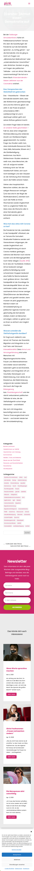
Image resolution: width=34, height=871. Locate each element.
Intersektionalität (10, 349)
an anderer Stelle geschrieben (15, 128)
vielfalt (19, 523)
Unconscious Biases (10, 523)
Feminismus (7, 486)
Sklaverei (19, 514)
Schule (27, 511)
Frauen (17, 488)
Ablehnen (17, 860)
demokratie (7, 480)
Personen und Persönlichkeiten (13, 463)
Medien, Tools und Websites (12, 457)
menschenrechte (9, 503)
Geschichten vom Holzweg (11, 452)
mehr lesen (11, 694)
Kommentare (7, 455)
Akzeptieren (17, 855)
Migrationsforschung (10, 506)
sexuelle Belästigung (10, 514)
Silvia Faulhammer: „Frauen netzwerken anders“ (15, 731)
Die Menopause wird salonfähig (15, 792)
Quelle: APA (24, 261)
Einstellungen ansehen (17, 865)
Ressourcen (20, 511)
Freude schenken (9, 491)
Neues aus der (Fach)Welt (11, 460)
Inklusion (6, 494)
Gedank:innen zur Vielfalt (11, 449)
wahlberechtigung (18, 526)
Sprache (16, 517)
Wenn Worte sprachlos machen (16, 669)
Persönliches (7, 466)
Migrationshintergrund (10, 509)
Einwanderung (15, 483)
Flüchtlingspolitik (8, 488)
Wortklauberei (7, 469)
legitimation (7, 500)
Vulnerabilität (8, 526)
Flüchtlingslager (22, 486)
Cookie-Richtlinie (9, 868)
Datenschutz (18, 868)
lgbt (14, 500)
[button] (31, 832)
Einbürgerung (8, 389)
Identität (23, 491)
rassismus (12, 511)
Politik (5, 511)
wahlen (27, 526)
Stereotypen (20, 520)
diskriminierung (22, 480)
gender (17, 491)
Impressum (26, 868)
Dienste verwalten (16, 849)
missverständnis (23, 509)
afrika (20, 477)
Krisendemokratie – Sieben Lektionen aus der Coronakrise (15, 80)
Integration (14, 494)
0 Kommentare (22, 28)
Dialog (14, 480)
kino (23, 497)
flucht (14, 486)
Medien (19, 500)
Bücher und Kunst (9, 446)
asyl (25, 477)
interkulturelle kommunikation (12, 497)
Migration (18, 503)
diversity (6, 483)
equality (22, 483)
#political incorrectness (10, 477)
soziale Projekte (8, 517)
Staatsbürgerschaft (15, 392)
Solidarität (27, 514)
